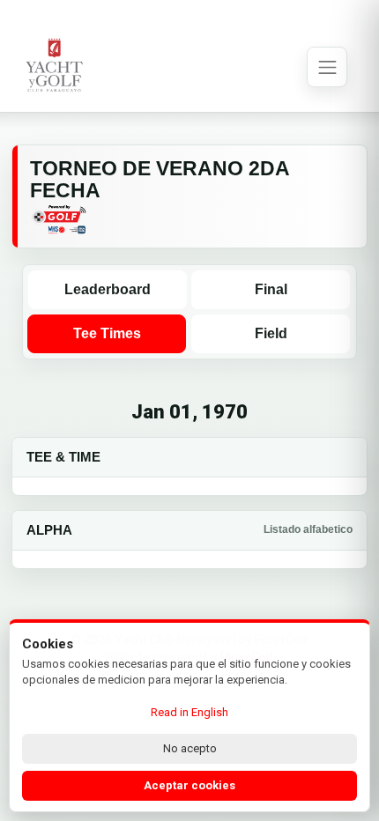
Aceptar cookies (189, 785)
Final (271, 289)
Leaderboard (107, 289)
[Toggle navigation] (327, 67)
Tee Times (107, 333)
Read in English (189, 712)
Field (271, 333)
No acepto (190, 748)
